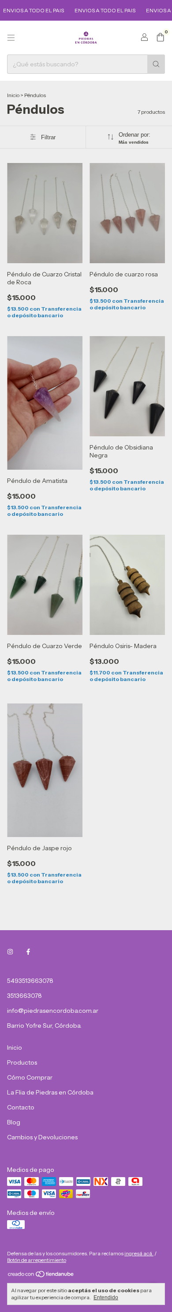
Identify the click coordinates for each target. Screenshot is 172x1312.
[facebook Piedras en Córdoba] (28, 952)
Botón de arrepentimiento (36, 1260)
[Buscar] (156, 64)
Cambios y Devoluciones (42, 1137)
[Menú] (11, 38)
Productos (22, 1062)
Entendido (105, 1297)
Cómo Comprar (29, 1077)
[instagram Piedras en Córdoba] (10, 952)
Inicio (13, 95)
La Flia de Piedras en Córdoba (50, 1092)
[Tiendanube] (41, 1275)
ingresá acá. (138, 1253)
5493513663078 (30, 981)
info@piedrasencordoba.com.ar (52, 1011)
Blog (13, 1122)
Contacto (20, 1107)
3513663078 (24, 996)
